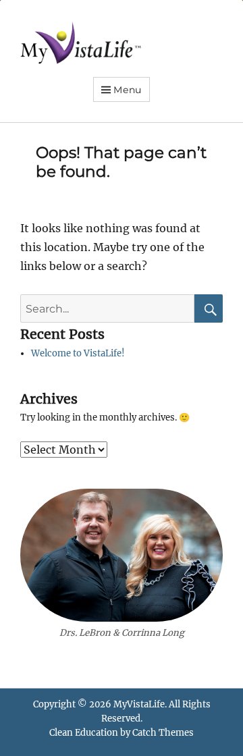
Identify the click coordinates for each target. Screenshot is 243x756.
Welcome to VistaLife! (78, 353)
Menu (127, 90)
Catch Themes (163, 732)
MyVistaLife (139, 704)
